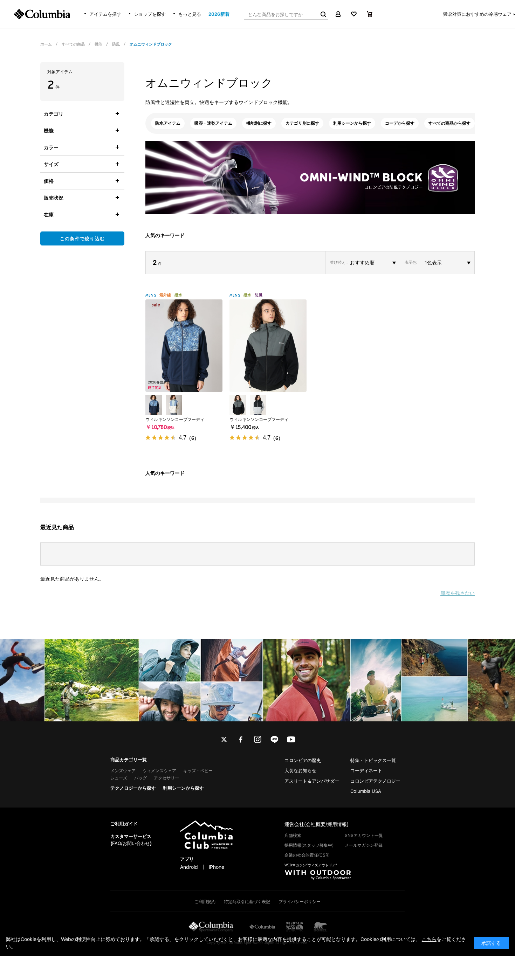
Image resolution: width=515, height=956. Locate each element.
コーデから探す (399, 123)
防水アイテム (167, 123)
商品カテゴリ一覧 (128, 759)
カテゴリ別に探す (302, 123)
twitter (224, 740)
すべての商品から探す (449, 123)
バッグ (140, 778)
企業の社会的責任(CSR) (307, 855)
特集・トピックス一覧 (373, 760)
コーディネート (366, 770)
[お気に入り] (354, 14)
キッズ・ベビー (198, 770)
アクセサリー (166, 778)
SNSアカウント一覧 (364, 835)
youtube (291, 740)
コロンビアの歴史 (302, 760)
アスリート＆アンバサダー (311, 781)
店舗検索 (292, 835)
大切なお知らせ (300, 770)
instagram (257, 740)
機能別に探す (259, 123)
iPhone (216, 867)
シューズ (118, 778)
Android (189, 867)
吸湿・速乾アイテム (213, 123)
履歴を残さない (457, 593)
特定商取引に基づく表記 (247, 901)
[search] (322, 14)
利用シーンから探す (352, 123)
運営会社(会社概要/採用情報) (316, 824)
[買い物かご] (369, 14)
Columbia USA (365, 791)
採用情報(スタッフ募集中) (309, 845)
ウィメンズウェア (159, 770)
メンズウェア (123, 770)
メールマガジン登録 (364, 845)
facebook (240, 740)
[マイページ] (338, 14)
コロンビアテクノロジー (375, 781)
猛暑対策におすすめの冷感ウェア (477, 14)
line (274, 740)
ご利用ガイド (124, 823)
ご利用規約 (204, 901)
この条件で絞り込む (82, 238)
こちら (429, 939)
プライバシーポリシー (300, 901)
